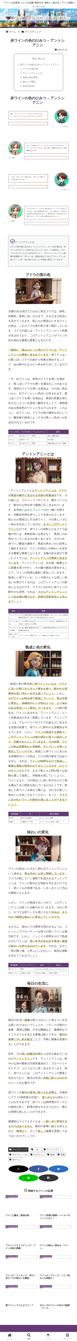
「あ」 (37, 1149)
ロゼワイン (38, 1154)
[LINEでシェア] (28, 1177)
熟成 (52, 1154)
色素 (63, 1154)
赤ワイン (16, 1159)
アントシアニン (54, 1149)
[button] (48, 1177)
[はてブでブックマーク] (58, 1169)
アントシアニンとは (32, 73)
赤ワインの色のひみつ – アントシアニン (39, 64)
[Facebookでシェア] (38, 1169)
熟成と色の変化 (30, 77)
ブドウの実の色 (30, 69)
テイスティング (19, 1149)
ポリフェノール (19, 1154)
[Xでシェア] (18, 1169)
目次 (34, 58)
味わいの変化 (29, 81)
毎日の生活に (29, 86)
